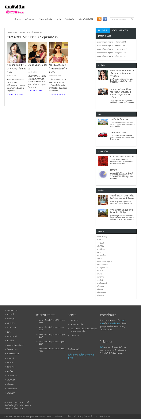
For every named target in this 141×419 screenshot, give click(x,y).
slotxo (70, 357)
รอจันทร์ (113, 170)
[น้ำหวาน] (14, 14)
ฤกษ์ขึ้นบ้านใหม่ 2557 (119, 119)
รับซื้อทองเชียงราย (86, 354)
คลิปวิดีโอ (100, 246)
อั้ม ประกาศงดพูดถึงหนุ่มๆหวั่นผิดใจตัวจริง (58, 68)
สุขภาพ (99, 274)
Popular (104, 36)
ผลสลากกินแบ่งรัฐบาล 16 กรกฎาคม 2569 (112, 49)
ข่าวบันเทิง (100, 243)
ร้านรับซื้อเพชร (114, 323)
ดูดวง (99, 252)
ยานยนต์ (100, 271)
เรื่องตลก (100, 289)
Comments (120, 30)
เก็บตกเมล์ (100, 286)
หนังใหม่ (100, 280)
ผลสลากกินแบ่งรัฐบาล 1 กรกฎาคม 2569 (111, 52)
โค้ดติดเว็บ (69, 19)
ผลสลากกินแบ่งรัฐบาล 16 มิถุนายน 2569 (111, 56)
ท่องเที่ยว (100, 258)
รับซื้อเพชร (72, 354)
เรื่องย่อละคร (101, 292)
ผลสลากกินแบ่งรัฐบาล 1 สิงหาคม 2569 (111, 45)
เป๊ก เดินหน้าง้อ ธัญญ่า (37, 67)
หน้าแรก (17, 19)
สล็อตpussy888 (86, 19)
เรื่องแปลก (100, 295)
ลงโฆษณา (29, 19)
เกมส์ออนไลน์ (102, 283)
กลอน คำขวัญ (102, 237)
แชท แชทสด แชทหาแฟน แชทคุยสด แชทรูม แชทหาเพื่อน (84, 329)
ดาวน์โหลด (101, 249)
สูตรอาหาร (101, 277)
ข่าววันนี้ (100, 240)
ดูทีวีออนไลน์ (101, 255)
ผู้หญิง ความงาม (102, 265)
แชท (59, 19)
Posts (102, 30)
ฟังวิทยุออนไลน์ (102, 268)
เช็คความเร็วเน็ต (45, 19)
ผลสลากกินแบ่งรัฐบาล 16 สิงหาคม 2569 (111, 42)
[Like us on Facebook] (105, 19)
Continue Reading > (15, 94)
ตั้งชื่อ (102, 347)
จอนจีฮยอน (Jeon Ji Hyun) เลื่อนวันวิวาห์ (16, 68)
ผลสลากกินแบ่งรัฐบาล (104, 261)
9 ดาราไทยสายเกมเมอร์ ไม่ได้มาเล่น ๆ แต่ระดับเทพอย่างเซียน (122, 73)
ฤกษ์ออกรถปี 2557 (118, 133)
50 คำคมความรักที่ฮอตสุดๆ (122, 157)
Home (22, 32)
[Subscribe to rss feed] (99, 19)
